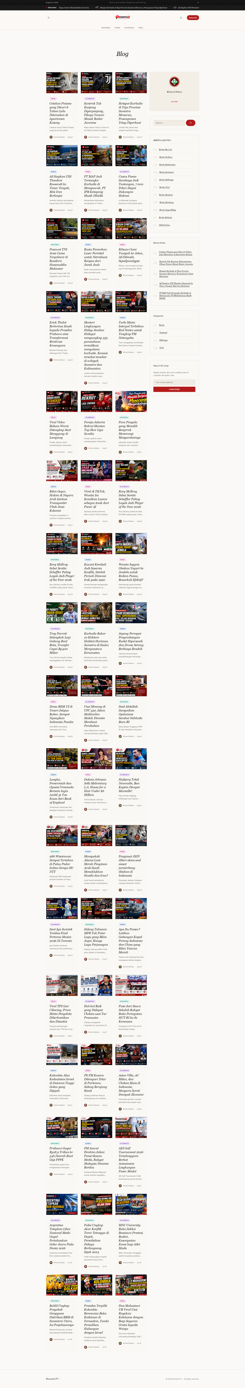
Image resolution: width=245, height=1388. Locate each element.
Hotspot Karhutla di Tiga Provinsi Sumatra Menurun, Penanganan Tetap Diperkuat (176, 273)
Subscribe (193, 18)
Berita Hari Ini (165, 149)
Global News (164, 225)
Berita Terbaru (165, 157)
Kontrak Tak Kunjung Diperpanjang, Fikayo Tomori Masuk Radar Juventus (176, 262)
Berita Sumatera (166, 172)
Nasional (106, 28)
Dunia (117, 28)
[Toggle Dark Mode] (181, 17)
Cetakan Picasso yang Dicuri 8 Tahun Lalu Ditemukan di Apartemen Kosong (175, 253)
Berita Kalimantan (167, 164)
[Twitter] (198, 2)
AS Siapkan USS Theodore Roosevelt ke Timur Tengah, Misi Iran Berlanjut (176, 284)
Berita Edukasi (165, 217)
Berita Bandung (167, 202)
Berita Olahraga (166, 179)
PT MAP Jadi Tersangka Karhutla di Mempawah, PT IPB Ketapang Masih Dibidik (175, 295)
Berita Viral (164, 187)
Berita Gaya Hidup (167, 210)
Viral (140, 28)
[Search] (48, 17)
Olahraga (129, 28)
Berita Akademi (166, 195)
